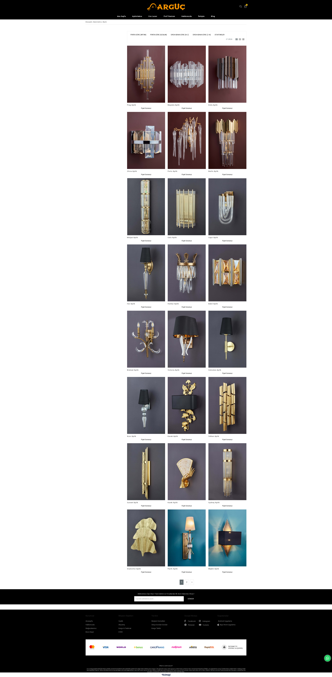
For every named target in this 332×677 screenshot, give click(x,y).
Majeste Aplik (174, 105)
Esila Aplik (213, 105)
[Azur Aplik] (146, 405)
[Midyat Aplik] (146, 206)
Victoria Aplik (173, 370)
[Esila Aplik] (227, 74)
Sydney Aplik (214, 503)
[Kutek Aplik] (187, 471)
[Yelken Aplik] (227, 405)
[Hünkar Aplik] (187, 272)
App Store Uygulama (227, 625)
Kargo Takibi (156, 628)
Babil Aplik (213, 304)
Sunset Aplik (132, 503)
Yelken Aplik (213, 436)
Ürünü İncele (155, 77)
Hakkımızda (186, 16)
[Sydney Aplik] (227, 471)
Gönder (191, 599)
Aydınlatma (137, 16)
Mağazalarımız (91, 628)
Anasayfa (89, 621)
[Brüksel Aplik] (146, 339)
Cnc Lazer (152, 16)
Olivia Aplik (132, 171)
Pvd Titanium (169, 16)
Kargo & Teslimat (125, 628)
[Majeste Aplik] (187, 74)
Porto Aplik (172, 171)
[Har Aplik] (146, 272)
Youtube (205, 625)
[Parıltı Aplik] (187, 538)
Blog (213, 16)
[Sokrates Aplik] (227, 339)
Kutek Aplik (173, 503)
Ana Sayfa (121, 16)
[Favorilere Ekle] (146, 77)
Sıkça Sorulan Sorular (159, 625)
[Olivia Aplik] (146, 140)
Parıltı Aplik (173, 569)
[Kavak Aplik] (187, 405)
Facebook (192, 621)
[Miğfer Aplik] (227, 538)
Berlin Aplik (213, 171)
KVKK (121, 632)
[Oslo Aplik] (187, 206)
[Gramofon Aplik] (146, 538)
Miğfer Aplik (213, 569)
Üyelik (121, 621)
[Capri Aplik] (227, 206)
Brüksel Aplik (133, 370)
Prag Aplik (131, 105)
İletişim (201, 16)
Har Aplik (131, 304)
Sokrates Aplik (214, 370)
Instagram (206, 621)
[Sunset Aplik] (146, 471)
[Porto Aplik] (187, 140)
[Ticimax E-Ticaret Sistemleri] (166, 675)
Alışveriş (122, 625)
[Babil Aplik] (227, 272)
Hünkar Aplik (173, 304)
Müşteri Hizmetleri (158, 621)
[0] (245, 6)
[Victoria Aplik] (187, 339)
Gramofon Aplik (134, 569)
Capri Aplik (213, 237)
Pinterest (191, 625)
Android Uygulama (225, 621)
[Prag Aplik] (146, 74)
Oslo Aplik (172, 237)
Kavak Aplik (173, 436)
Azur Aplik (131, 436)
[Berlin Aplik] (227, 140)
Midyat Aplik (132, 237)
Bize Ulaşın (90, 632)
